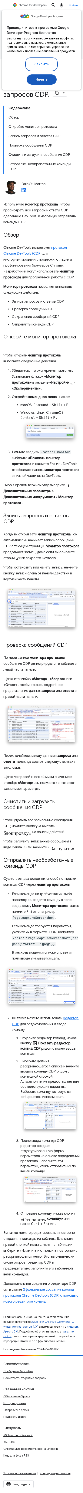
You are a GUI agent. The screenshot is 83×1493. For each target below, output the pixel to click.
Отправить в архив (16, 1410)
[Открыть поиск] (53, 5)
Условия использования (19, 1473)
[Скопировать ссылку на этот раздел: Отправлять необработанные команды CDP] (40, 866)
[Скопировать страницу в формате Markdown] (57, 92)
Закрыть (41, 64)
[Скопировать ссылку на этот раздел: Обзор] (23, 235)
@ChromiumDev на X (18, 1435)
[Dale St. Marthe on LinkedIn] (23, 191)
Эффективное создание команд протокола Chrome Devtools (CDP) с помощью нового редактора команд (41, 1296)
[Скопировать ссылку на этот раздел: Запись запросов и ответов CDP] (18, 522)
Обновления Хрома (16, 1396)
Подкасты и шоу (14, 1417)
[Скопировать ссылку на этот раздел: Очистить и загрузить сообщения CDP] (46, 807)
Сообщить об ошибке (18, 1371)
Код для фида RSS (16, 1455)
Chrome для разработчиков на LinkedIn (30, 1449)
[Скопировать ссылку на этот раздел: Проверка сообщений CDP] (71, 645)
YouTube (9, 1442)
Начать (42, 79)
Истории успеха (14, 1403)
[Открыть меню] (7, 5)
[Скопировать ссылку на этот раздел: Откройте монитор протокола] (7, 343)
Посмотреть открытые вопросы (24, 1378)
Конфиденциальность (55, 1473)
